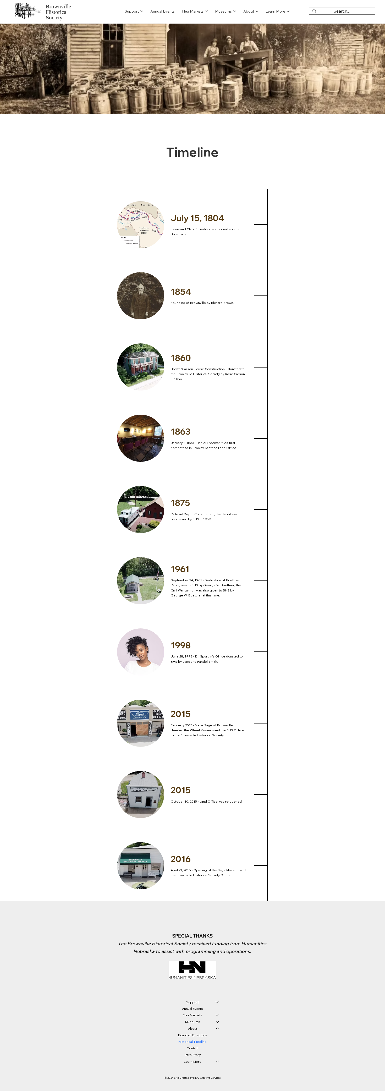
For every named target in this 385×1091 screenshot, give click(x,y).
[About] (217, 1028)
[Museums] (217, 1021)
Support (192, 1002)
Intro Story (193, 1055)
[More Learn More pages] (288, 11)
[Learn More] (217, 1061)
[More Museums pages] (234, 11)
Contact (193, 1048)
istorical (57, 12)
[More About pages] (257, 11)
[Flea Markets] (217, 1015)
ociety (54, 17)
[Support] (217, 1002)
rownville (58, 6)
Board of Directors (192, 1035)
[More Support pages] (141, 11)
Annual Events (192, 1009)
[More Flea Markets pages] (206, 11)
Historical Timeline (192, 1042)
